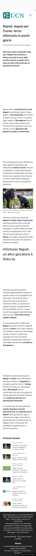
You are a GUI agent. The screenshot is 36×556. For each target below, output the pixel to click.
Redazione (16, 551)
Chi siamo (7, 551)
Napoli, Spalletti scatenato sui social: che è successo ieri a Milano (19, 505)
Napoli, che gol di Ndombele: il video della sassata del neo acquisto (19, 470)
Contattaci (18, 539)
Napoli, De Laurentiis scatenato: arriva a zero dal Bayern (19, 493)
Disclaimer (18, 553)
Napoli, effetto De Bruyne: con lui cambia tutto (19, 480)
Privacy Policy (26, 551)
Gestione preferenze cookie (27, 554)
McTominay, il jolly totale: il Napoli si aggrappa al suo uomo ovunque (19, 447)
